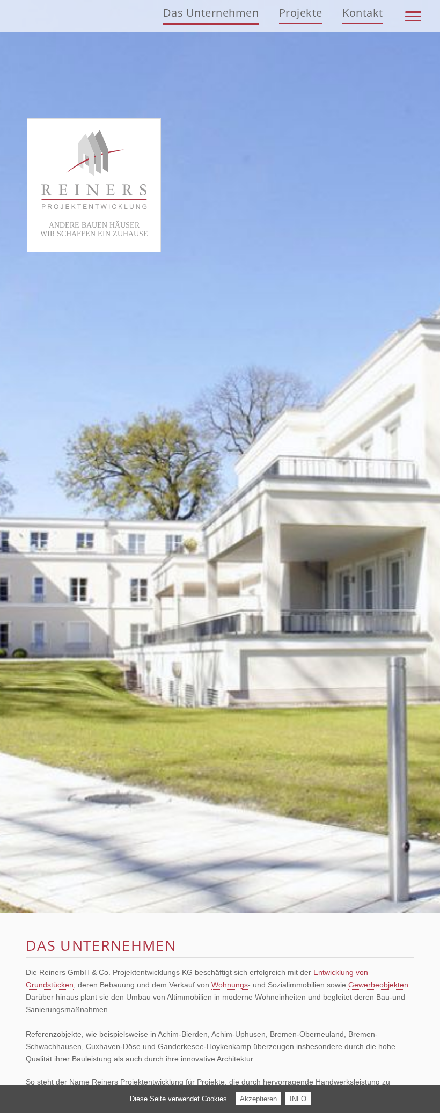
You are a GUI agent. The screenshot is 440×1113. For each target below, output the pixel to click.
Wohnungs (229, 984)
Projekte (300, 12)
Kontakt (362, 12)
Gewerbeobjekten (378, 984)
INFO (298, 1099)
